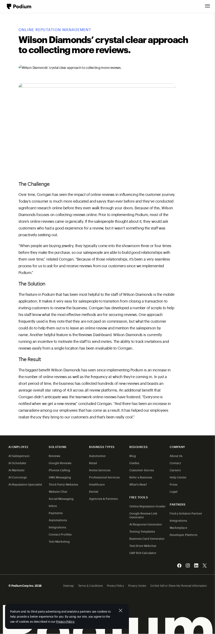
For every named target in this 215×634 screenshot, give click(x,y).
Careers (175, 470)
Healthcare (97, 484)
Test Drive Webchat (142, 546)
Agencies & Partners (103, 498)
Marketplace (178, 527)
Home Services (99, 470)
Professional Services (104, 477)
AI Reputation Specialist (25, 484)
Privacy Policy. (65, 621)
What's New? (138, 484)
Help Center (178, 477)
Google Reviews (60, 463)
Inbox (53, 506)
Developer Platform (183, 535)
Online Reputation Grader (147, 506)
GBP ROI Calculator (142, 553)
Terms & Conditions (90, 585)
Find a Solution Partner (186, 513)
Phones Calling (59, 470)
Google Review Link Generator (143, 515)
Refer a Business (140, 477)
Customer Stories (141, 470)
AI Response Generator (145, 524)
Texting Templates (142, 531)
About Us (176, 456)
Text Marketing (59, 541)
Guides (134, 463)
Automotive (97, 456)
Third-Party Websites (63, 484)
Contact (175, 463)
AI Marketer (16, 470)
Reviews (54, 456)
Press (173, 484)
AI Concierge (17, 477)
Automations (58, 520)
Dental (93, 491)
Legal (173, 491)
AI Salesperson (19, 456)
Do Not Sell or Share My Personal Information (178, 585)
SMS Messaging (60, 477)
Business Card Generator (147, 538)
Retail (93, 463)
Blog (132, 456)
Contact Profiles (60, 534)
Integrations (57, 527)
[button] (207, 5)
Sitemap (68, 585)
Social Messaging (61, 498)
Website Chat (58, 491)
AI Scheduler (17, 463)
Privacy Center (137, 585)
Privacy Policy (115, 585)
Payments (56, 513)
